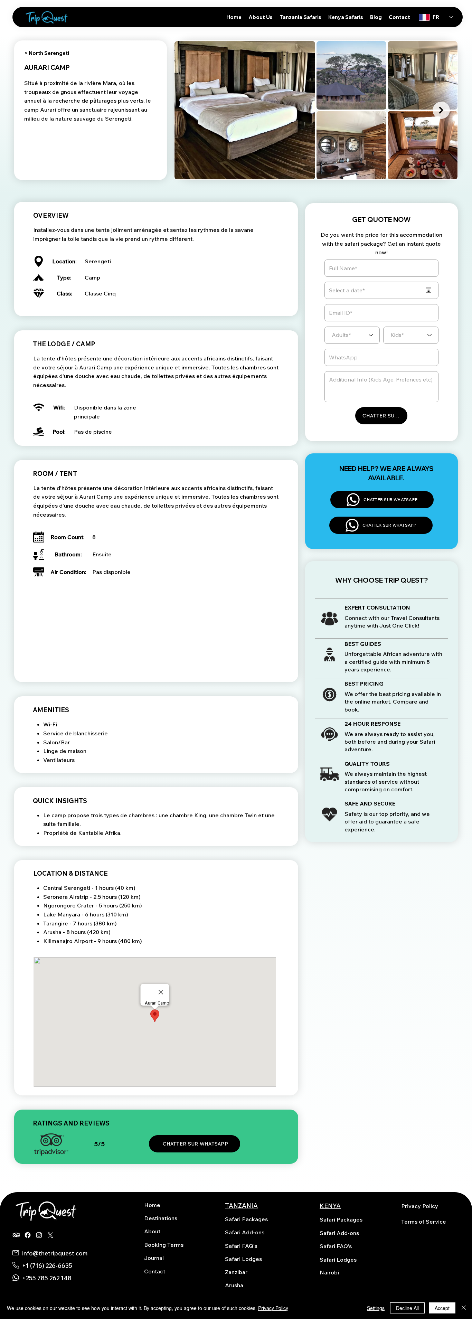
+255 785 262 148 (47, 1278)
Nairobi (329, 1272)
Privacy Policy (419, 1206)
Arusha (234, 1285)
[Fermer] (464, 1307)
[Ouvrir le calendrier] (428, 290)
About (152, 1231)
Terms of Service (423, 1221)
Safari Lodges (243, 1258)
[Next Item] (441, 110)
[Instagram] (39, 1235)
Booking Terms (163, 1244)
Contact (154, 1271)
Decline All (407, 1307)
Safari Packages (246, 1219)
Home (152, 1205)
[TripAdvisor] (16, 1235)
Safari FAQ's (241, 1245)
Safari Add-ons (244, 1232)
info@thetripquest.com (54, 1253)
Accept (442, 1307)
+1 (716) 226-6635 (47, 1265)
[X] (50, 1235)
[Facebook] (27, 1235)
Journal (154, 1257)
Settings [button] (376, 1307)
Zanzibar (236, 1272)
